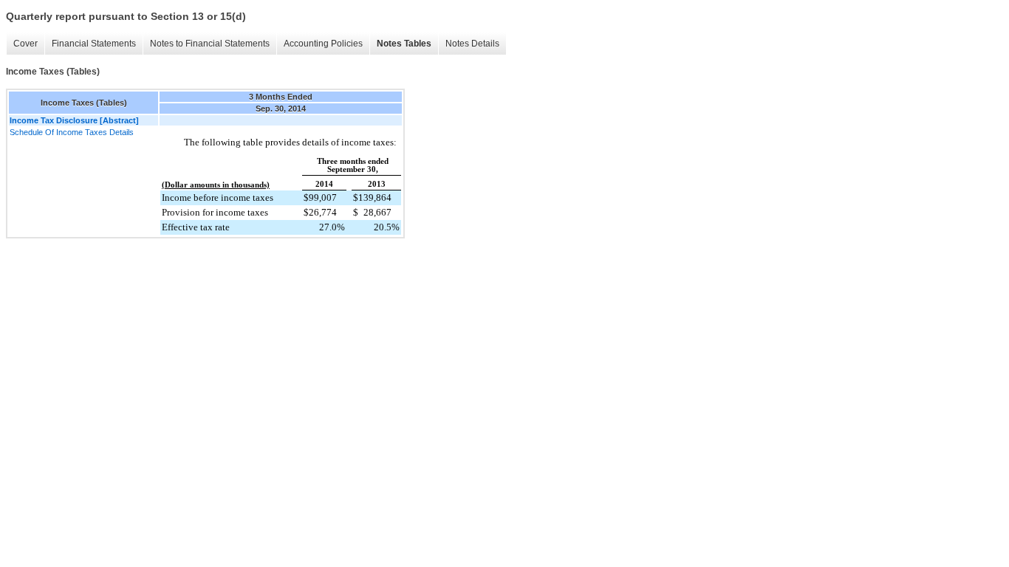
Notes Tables (404, 43)
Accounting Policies (323, 43)
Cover (25, 43)
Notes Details (472, 43)
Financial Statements (94, 43)
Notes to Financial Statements (210, 43)
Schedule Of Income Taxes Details (72, 132)
